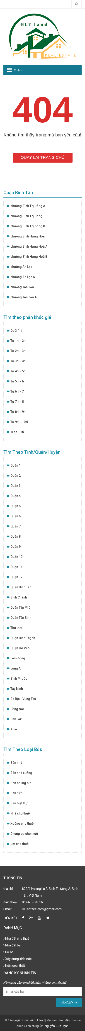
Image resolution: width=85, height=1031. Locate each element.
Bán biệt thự (19, 803)
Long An (16, 668)
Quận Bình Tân (20, 587)
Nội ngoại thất (15, 965)
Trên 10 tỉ (17, 432)
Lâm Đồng (17, 658)
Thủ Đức (16, 628)
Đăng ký (67, 1003)
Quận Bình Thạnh (22, 638)
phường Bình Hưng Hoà (27, 236)
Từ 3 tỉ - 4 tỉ (18, 361)
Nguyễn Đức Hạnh (56, 1026)
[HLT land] (42, 36)
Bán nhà (16, 762)
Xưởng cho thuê (22, 823)
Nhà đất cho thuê (17, 938)
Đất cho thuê (19, 844)
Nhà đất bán (13, 945)
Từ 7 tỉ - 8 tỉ (18, 401)
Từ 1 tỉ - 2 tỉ (18, 341)
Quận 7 (15, 526)
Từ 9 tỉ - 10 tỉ (19, 422)
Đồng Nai (17, 709)
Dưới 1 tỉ (16, 330)
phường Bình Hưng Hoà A (28, 246)
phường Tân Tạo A (23, 297)
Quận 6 (15, 516)
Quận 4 (15, 496)
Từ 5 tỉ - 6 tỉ (18, 381)
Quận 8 (15, 536)
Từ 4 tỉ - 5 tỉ (18, 371)
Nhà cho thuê (20, 813)
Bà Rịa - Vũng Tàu (23, 699)
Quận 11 (16, 567)
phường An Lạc (21, 267)
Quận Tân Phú (20, 607)
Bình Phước (18, 678)
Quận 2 (15, 475)
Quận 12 (16, 577)
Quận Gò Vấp (19, 648)
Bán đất (16, 793)
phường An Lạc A (22, 277)
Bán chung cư (20, 783)
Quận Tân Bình (20, 617)
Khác (14, 729)
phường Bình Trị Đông (26, 216)
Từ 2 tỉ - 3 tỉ (18, 351)
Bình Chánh (18, 597)
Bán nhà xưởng (21, 773)
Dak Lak (16, 719)
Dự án (9, 952)
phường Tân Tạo (22, 287)
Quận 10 (16, 557)
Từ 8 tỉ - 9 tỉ (18, 412)
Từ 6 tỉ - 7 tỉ (18, 391)
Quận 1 (15, 465)
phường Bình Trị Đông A (27, 206)
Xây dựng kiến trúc (18, 959)
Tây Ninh (16, 688)
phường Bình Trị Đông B (27, 226)
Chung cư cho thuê (24, 833)
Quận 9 (15, 546)
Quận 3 (15, 486)
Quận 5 (15, 506)
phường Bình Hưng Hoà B (28, 256)
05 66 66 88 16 (32, 902)
